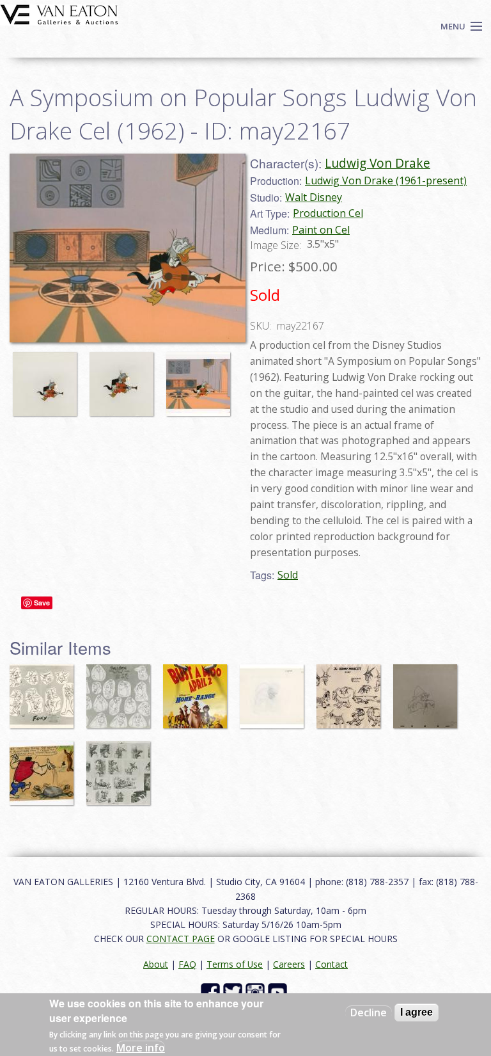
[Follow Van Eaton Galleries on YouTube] (279, 991)
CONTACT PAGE (180, 938)
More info (140, 1048)
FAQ (187, 964)
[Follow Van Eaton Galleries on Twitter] (234, 991)
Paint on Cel (321, 230)
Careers (289, 964)
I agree (416, 1012)
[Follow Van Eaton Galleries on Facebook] (212, 991)
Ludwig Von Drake (377, 163)
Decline (368, 1012)
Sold (287, 575)
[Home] (59, 13)
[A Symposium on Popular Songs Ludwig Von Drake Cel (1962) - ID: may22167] (48, 378)
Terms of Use (235, 964)
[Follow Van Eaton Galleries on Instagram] (257, 991)
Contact (331, 964)
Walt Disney (313, 197)
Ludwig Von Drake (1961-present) (386, 180)
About (155, 964)
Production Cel (328, 213)
